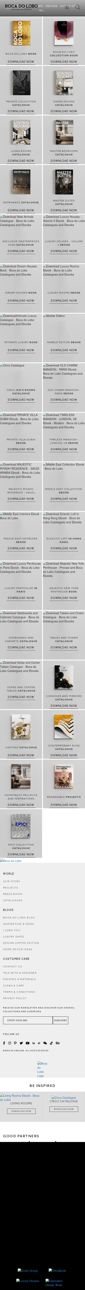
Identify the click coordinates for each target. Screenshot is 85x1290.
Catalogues (12, 900)
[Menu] (67, 7)
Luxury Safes (13, 936)
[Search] (78, 7)
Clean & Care (13, 985)
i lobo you (11, 930)
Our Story (11, 881)
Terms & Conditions (19, 991)
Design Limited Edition (21, 943)
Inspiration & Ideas (18, 924)
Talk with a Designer (20, 972)
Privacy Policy (15, 998)
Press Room (12, 894)
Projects (10, 887)
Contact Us (12, 966)
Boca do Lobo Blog (19, 917)
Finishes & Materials (19, 979)
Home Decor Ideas (17, 949)
